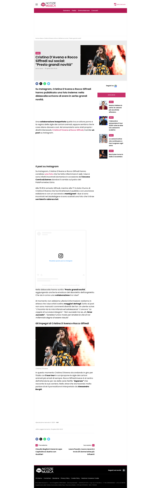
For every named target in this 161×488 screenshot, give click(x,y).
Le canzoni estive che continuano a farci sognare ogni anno (116, 142)
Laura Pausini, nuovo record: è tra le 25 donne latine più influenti (81, 452)
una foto (49, 174)
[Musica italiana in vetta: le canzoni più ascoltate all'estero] (103, 107)
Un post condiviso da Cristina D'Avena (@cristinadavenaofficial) (60, 285)
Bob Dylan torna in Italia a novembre (116, 155)
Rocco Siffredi (76, 130)
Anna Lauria (39, 68)
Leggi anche (111, 95)
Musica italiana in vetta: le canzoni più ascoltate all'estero (115, 108)
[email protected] (72, 483)
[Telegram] (48, 83)
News (41, 38)
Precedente (42, 445)
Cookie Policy (75, 478)
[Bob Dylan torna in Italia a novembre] (103, 155)
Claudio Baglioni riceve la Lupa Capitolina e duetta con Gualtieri (48, 452)
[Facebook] (36, 83)
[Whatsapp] (44, 83)
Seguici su (110, 86)
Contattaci (47, 478)
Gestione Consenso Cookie (90, 478)
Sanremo (66, 10)
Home (37, 38)
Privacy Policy (65, 478)
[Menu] (37, 4)
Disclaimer (55, 478)
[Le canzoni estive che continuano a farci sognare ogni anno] (103, 140)
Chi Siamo (38, 478)
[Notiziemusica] (48, 4)
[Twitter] (40, 83)
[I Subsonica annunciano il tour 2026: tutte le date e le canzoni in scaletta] (103, 124)
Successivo (87, 445)
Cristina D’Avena (60, 130)
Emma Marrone (84, 10)
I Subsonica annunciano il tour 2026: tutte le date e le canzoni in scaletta (116, 125)
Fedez (74, 10)
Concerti (94, 10)
